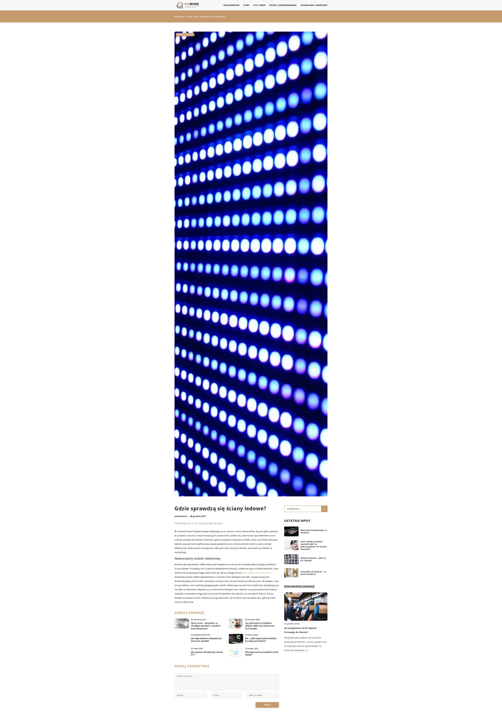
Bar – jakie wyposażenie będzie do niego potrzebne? (261, 640)
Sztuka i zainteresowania (283, 5)
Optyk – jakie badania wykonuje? (300, 628)
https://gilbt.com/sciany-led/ (256, 572)
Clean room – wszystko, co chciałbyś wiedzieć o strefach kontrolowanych (205, 626)
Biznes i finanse (185, 34)
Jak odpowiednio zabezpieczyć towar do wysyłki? (206, 640)
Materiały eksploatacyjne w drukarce (314, 531)
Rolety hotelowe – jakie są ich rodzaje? (313, 559)
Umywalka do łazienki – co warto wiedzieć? (313, 573)
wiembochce (181, 516)
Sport (246, 5)
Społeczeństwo (231, 5)
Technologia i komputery (313, 5)
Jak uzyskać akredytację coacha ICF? (207, 653)
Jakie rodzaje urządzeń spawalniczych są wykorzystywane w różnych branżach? (314, 545)
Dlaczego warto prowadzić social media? (261, 653)
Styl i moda (259, 5)
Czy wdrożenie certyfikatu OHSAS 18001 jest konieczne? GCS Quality (260, 626)
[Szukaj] (324, 509)
